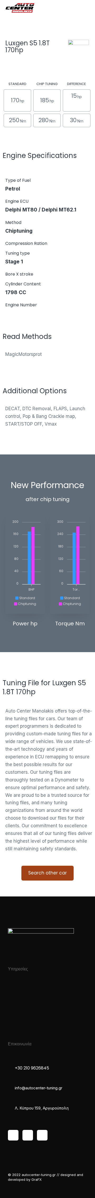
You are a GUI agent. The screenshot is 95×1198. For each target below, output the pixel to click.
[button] (85, 8)
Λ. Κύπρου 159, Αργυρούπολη (42, 1108)
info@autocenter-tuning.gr (38, 1087)
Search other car (47, 873)
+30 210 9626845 (32, 1068)
